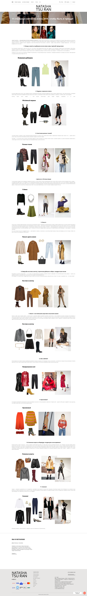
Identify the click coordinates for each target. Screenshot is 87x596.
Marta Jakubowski (51, 183)
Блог (18, 13)
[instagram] (15, 579)
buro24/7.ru (24, 528)
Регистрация (35, 576)
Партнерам (35, 583)
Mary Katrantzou (37, 182)
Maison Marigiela (22, 226)
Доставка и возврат (36, 578)
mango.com (28, 528)
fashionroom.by (42, 528)
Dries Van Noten (68, 226)
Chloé (62, 225)
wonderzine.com (37, 528)
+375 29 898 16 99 (71, 572)
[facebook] (14, 579)
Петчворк (13, 138)
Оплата (34, 579)
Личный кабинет (36, 575)
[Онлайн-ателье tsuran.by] (19, 576)
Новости (34, 582)
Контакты (34, 580)
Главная (13, 13)
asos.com (32, 528)
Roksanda (71, 183)
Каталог (34, 585)
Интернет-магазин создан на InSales (44, 594)
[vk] (12, 579)
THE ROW (47, 226)
